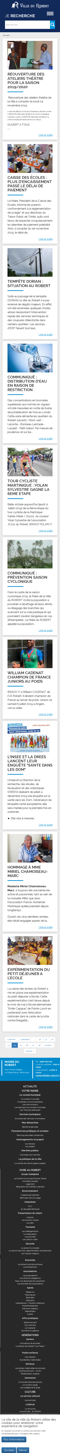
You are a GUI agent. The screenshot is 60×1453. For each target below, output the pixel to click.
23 (9, 1045)
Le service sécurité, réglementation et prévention (30, 1250)
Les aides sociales (30, 1181)
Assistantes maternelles (30, 1360)
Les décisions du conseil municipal (30, 1107)
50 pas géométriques (30, 1209)
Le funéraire (30, 1328)
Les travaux (30, 1144)
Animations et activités (30, 1343)
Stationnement (30, 1322)
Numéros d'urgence (30, 1330)
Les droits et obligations (30, 1278)
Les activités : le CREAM (30, 1411)
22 (52, 1039)
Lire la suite (45, 135)
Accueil (6, 35)
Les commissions (30, 1104)
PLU (30, 1206)
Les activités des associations (30, 1284)
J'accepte (9, 1450)
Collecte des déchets (30, 1195)
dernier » (30, 1051)
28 (39, 1045)
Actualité (30, 1086)
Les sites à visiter (30, 1239)
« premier (11, 1039)
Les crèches (30, 1357)
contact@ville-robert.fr (48, 1075)
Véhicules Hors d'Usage (30, 1198)
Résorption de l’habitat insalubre (30, 1186)
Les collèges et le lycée (30, 1387)
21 (46, 1039)
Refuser (23, 1450)
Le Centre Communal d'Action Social (30, 1178)
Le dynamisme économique (30, 1264)
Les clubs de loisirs (30, 1414)
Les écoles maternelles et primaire (30, 1368)
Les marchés (30, 1325)
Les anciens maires (30, 1220)
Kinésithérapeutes (30, 1306)
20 (40, 1039)
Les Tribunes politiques (30, 1110)
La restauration (30, 1234)
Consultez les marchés (30, 1155)
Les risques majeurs (30, 1253)
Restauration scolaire (30, 1374)
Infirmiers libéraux (30, 1308)
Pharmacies (30, 1295)
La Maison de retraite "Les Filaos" (30, 1346)
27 (33, 1045)
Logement (30, 1184)
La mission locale (30, 1385)
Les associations (30, 1275)
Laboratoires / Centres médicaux (30, 1303)
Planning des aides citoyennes (30, 1135)
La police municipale (30, 1248)
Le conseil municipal (30, 1099)
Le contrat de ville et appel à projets (30, 1163)
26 (27, 1045)
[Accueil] (30, 3)
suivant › (48, 1045)
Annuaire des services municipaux (30, 1118)
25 (21, 1045)
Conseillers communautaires (30, 1102)
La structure (30, 1409)
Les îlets (30, 1223)
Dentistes (30, 1297)
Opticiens (30, 1300)
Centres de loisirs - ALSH (30, 1371)
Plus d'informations (14, 1439)
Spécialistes (30, 1311)
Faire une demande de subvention (30, 1281)
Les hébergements (30, 1231)
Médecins (30, 1292)
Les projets (30, 1146)
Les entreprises (30, 1267)
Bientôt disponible (30, 1127)
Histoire (30, 1217)
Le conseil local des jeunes (30, 1382)
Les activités (30, 1237)
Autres (30, 1314)
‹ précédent (25, 1039)
